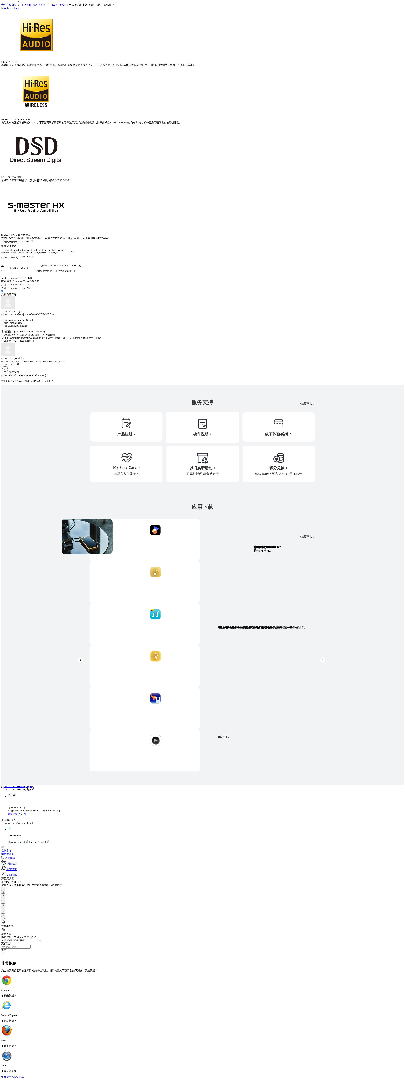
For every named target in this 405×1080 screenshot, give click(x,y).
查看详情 (13, 814)
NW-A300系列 (59, 4)
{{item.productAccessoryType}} (17, 786)
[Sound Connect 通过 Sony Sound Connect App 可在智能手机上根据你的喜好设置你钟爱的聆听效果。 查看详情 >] (144, 540)
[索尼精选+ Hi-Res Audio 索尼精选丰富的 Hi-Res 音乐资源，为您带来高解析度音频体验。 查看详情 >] (144, 624)
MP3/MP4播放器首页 (33, 4)
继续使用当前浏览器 (12, 1077)
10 (4, 918)
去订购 (22, 814)
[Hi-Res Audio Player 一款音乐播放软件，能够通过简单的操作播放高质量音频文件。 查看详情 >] (144, 750)
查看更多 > (307, 403)
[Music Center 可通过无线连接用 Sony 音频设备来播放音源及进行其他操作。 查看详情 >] (144, 582)
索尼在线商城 (8, 4)
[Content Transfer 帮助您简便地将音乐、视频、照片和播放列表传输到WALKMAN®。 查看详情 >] (144, 708)
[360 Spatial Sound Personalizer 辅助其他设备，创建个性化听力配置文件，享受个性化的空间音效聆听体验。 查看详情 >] (144, 666)
